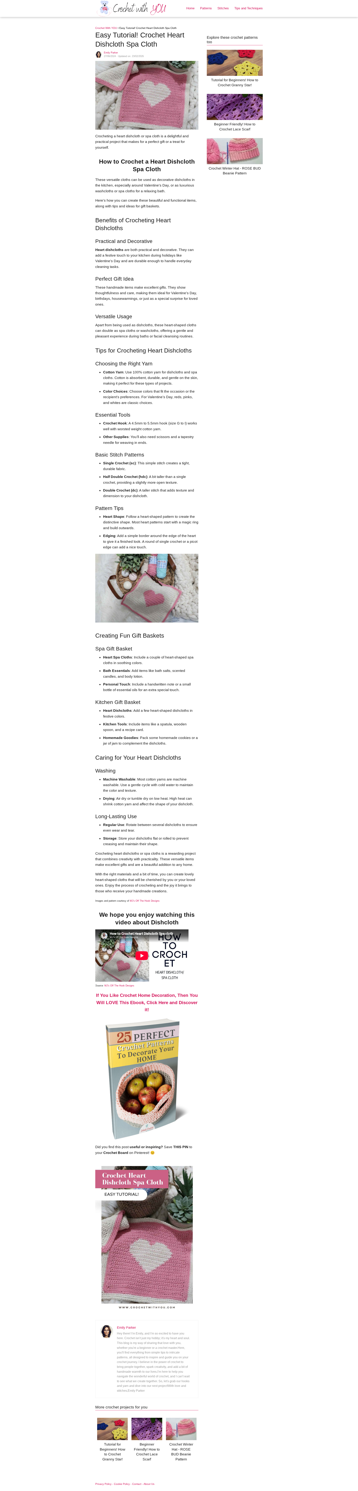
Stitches (223, 8)
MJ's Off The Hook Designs (145, 900)
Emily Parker (111, 52)
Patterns (206, 8)
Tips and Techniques (248, 8)
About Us (149, 1483)
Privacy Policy (103, 1483)
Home (190, 8)
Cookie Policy (122, 1483)
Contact (136, 1483)
